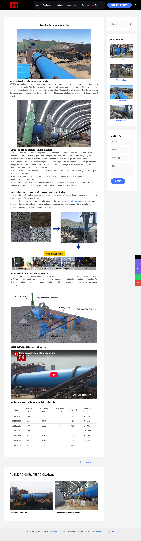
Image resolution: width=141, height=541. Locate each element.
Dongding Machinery (57, 531)
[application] (52, 5)
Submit (118, 181)
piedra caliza (70, 201)
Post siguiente (87, 462)
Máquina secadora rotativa (103, 531)
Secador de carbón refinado (67, 512)
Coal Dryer (122, 100)
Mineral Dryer (121, 121)
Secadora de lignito (18, 512)
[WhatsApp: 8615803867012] (138, 277)
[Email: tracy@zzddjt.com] (138, 283)
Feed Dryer (121, 60)
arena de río (79, 201)
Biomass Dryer (122, 80)
